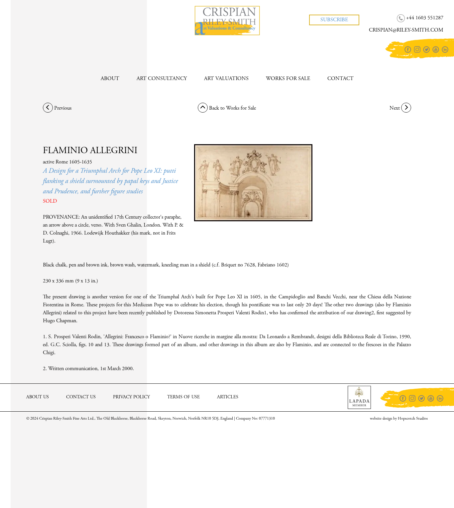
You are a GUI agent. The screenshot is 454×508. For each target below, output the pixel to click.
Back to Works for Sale (232, 108)
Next (395, 108)
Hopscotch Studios (413, 419)
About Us (37, 397)
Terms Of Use (183, 397)
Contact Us (81, 397)
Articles (227, 397)
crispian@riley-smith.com (48, 25)
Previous (62, 108)
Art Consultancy (162, 78)
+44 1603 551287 (38, 13)
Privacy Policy (131, 397)
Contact (340, 78)
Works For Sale (288, 78)
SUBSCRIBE (334, 20)
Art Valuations (226, 78)
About (110, 78)
